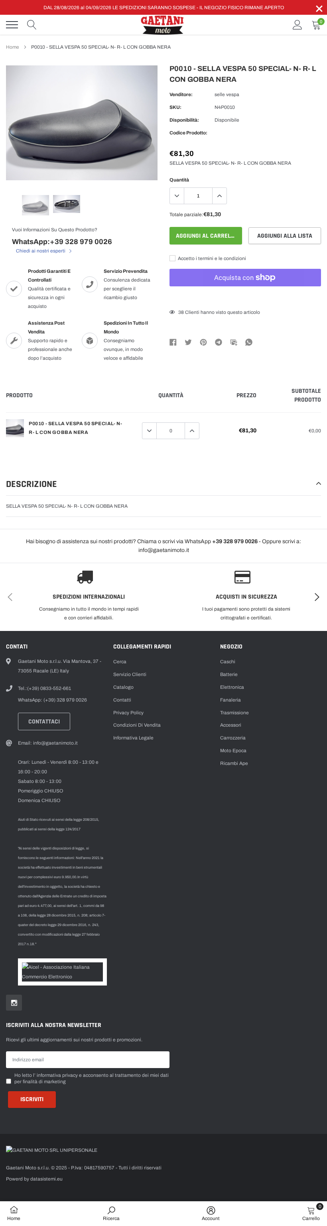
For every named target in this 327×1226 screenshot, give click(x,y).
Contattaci (44, 721)
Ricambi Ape (234, 763)
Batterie (229, 674)
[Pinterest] (203, 342)
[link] (35, 205)
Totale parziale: (186, 214)
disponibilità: (184, 120)
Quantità (179, 180)
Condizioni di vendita (137, 725)
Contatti (122, 700)
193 (182, 312)
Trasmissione (234, 712)
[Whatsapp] (248, 342)
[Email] (233, 342)
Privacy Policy (128, 712)
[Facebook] (173, 342)
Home (12, 47)
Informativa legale (133, 738)
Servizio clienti (129, 674)
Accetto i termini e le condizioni (211, 258)
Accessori (230, 725)
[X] (188, 342)
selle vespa (227, 94)
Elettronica (232, 687)
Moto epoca (233, 750)
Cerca (119, 661)
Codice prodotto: (188, 133)
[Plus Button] (219, 196)
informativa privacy (57, 1075)
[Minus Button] (177, 196)
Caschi (227, 661)
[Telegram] (218, 342)
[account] (297, 25)
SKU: (175, 107)
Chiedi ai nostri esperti (41, 251)
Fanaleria (230, 700)
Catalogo (123, 687)
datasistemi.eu (46, 1179)
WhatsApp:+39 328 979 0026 (62, 242)
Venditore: (181, 94)
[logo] (163, 25)
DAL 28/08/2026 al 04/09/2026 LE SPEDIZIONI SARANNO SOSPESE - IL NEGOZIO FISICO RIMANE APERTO (163, 7)
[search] (32, 25)
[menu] (12, 25)
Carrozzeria (233, 738)
